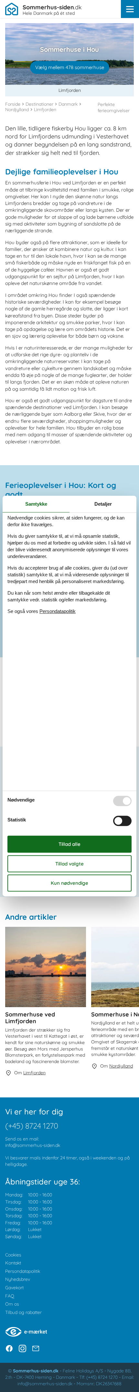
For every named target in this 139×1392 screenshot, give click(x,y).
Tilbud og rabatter (23, 1312)
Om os (12, 1304)
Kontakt (13, 1263)
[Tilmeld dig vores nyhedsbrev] (36, 1348)
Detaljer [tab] (103, 504)
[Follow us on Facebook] (9, 1348)
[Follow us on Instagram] (22, 1348)
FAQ (9, 1296)
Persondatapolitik (22, 1271)
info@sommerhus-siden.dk (32, 1145)
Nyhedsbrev (17, 1279)
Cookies (13, 1255)
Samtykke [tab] (36, 504)
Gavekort (14, 1287)
